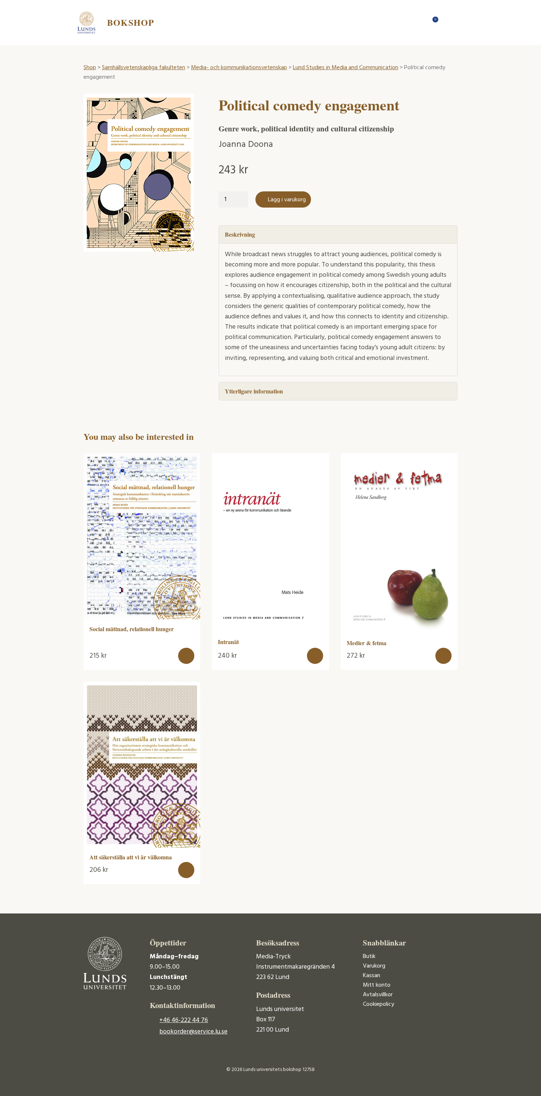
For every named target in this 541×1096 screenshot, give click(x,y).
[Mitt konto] (447, 22)
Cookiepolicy (378, 1004)
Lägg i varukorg (287, 200)
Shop (90, 68)
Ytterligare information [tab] (254, 391)
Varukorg (374, 966)
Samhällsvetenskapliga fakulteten (143, 68)
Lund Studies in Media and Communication (345, 68)
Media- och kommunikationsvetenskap (239, 68)
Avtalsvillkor (378, 995)
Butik (369, 956)
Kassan (371, 975)
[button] (186, 656)
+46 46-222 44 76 (183, 1020)
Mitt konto (376, 985)
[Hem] (417, 22)
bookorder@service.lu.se (193, 1031)
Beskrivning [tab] (240, 234)
